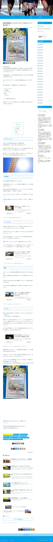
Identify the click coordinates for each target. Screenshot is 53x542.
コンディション (18, 126)
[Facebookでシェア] (6, 63)
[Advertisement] (18, 113)
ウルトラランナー (6, 437)
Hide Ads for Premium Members (44, 28)
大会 (11, 434)
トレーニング (42, 538)
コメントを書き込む (18, 519)
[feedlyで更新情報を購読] (22, 449)
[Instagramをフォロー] (20, 449)
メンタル (17, 133)
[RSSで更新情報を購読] (24, 449)
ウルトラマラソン (6, 434)
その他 (50, 538)
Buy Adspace (41, 26)
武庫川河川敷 (6, 439)
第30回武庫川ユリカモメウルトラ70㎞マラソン (16, 439)
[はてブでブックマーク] (8, 63)
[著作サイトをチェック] (12, 449)
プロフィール (41, 31)
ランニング (37, 538)
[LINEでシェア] (12, 63)
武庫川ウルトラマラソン (14, 437)
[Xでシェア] (4, 63)
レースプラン (18, 129)
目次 (17, 124)
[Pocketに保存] (10, 63)
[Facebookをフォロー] (16, 449)
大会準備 (17, 128)
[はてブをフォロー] (18, 449)
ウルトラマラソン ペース (23, 434)
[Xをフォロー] (14, 449)
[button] (14, 63)
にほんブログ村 (6, 427)
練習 (16, 131)
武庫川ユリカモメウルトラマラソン (24, 437)
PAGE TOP (26, 534)
